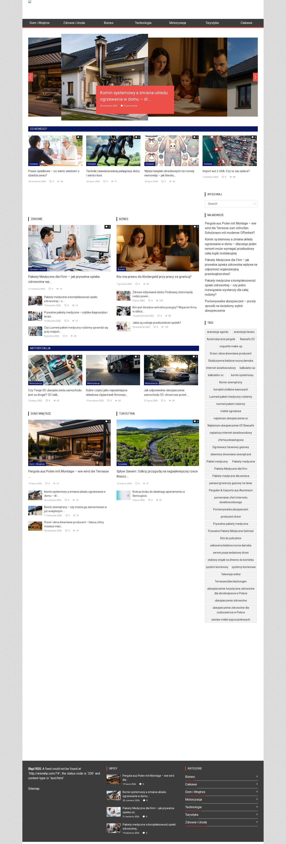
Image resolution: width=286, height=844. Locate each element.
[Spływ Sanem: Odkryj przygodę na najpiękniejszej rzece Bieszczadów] (158, 442)
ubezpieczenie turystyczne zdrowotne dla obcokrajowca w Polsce (230, 591)
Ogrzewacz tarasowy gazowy (230, 447)
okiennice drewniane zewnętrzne (231, 454)
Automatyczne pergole (221, 339)
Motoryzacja (35, 383)
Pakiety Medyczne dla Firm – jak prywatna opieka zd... (148, 810)
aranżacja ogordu (217, 331)
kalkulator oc (216, 375)
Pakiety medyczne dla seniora (230, 475)
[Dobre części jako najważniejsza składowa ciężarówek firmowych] (113, 370)
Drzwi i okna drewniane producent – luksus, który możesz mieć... (74, 524)
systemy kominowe (244, 567)
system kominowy (217, 567)
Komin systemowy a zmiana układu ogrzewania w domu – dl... (75, 493)
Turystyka (122, 464)
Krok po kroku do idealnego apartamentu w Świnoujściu (158, 493)
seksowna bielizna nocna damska (230, 545)
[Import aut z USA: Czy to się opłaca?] (230, 150)
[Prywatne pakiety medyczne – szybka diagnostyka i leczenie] (35, 316)
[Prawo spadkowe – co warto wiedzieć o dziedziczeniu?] (55, 150)
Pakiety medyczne (243, 461)
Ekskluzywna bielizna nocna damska (230, 360)
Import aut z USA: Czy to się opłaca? (226, 171)
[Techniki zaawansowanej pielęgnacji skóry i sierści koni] (113, 150)
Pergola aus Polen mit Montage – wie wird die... (148, 777)
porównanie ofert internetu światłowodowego (230, 500)
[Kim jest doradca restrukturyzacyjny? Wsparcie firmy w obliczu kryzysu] (124, 311)
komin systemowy (242, 375)
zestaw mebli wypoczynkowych (230, 619)
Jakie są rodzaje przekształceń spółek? (156, 322)
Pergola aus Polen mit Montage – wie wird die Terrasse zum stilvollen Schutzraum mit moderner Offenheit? (230, 228)
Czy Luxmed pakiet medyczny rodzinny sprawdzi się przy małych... (76, 329)
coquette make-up (230, 346)
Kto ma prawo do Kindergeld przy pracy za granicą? (154, 277)
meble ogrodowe (230, 411)
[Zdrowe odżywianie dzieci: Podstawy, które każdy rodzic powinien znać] (124, 295)
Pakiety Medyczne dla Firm (230, 468)
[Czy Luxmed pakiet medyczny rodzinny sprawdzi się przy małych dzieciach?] (35, 331)
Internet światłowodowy (221, 367)
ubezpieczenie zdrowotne (231, 600)
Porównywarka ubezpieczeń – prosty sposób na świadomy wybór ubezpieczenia (230, 305)
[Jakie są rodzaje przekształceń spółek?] (124, 326)
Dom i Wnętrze (37, 464)
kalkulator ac (247, 367)
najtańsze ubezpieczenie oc (231, 418)
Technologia (193, 807)
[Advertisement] (187, 9)
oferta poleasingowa (231, 439)
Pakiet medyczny (217, 461)
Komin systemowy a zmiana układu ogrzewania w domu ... (144, 794)
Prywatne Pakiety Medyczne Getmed (231, 531)
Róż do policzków (230, 538)
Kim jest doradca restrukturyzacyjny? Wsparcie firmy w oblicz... (164, 309)
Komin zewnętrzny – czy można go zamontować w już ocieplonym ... (75, 509)
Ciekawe (33, 164)
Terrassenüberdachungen (231, 581)
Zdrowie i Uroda (37, 269)
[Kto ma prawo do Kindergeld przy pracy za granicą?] (158, 248)
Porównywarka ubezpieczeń (230, 509)
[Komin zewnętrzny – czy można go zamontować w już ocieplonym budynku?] (35, 510)
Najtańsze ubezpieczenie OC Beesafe (231, 425)
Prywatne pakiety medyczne (230, 523)
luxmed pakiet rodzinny (231, 403)
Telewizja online (231, 574)
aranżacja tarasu (244, 331)
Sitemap (33, 788)
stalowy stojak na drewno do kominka (231, 559)
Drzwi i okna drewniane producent (231, 353)
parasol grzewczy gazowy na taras (230, 483)
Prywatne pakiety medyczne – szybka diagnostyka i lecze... (76, 314)
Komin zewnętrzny (230, 382)
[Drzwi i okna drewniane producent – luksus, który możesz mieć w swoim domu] (35, 526)
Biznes (121, 269)
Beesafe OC (247, 339)
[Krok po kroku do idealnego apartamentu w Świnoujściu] (124, 495)
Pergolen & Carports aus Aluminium (231, 490)
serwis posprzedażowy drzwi (231, 552)
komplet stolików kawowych (231, 389)
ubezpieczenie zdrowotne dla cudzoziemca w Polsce (231, 610)
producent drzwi (231, 516)
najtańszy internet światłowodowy (231, 432)
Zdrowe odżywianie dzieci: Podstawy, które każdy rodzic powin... (162, 294)
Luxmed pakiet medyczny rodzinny (230, 396)
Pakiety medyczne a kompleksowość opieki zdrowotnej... (149, 826)
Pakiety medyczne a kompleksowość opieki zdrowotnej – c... (70, 299)
